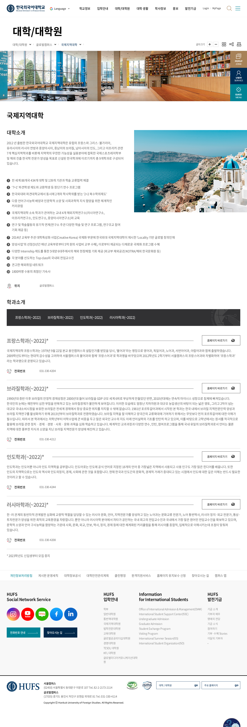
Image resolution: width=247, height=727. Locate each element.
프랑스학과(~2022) (28, 317)
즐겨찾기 (224, 44)
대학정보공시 (72, 575)
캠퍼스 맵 (221, 575)
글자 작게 (215, 44)
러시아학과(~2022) (122, 317)
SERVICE (238, 79)
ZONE (238, 62)
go (196, 685)
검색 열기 (229, 8)
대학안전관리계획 (98, 575)
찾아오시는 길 (200, 575)
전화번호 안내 (17, 633)
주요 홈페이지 (211, 685)
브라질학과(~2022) (60, 317)
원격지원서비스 (141, 575)
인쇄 (238, 44)
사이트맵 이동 (237, 8)
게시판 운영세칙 (48, 575)
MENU (238, 96)
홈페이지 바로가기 (217, 340)
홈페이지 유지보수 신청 (171, 575)
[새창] (13, 610)
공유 (231, 44)
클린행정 (120, 575)
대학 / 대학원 (165, 685)
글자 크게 (209, 44)
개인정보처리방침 (21, 575)
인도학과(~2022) (91, 317)
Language (60, 8)
